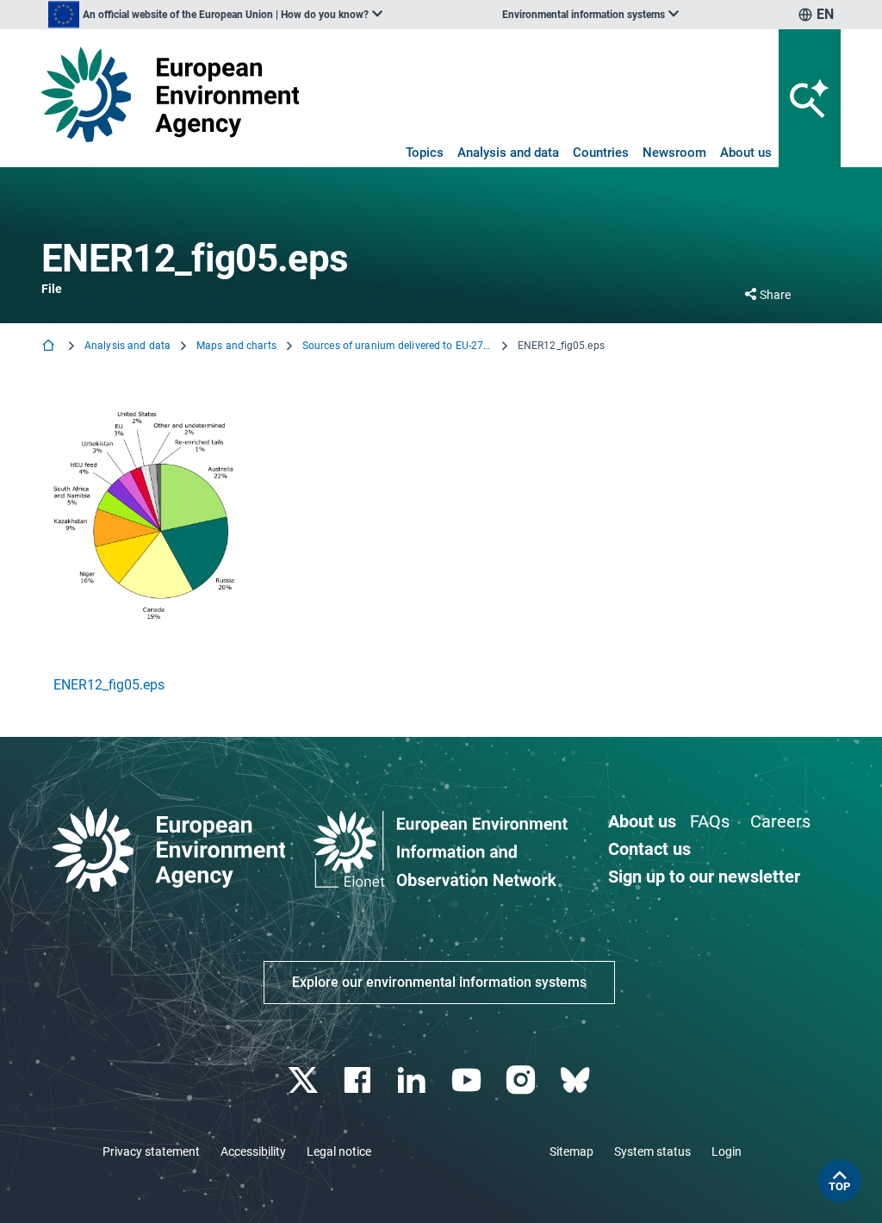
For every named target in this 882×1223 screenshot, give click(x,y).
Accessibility (253, 1151)
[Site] (170, 94)
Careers (780, 821)
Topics (425, 152)
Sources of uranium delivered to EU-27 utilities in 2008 (397, 346)
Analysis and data (508, 152)
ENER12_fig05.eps (109, 685)
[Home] (50, 347)
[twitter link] (304, 1080)
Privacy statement (151, 1151)
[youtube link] (468, 1080)
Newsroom (674, 152)
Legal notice (339, 1151)
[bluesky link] (577, 1080)
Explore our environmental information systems (439, 982)
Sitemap (571, 1151)
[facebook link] (360, 1080)
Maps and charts (236, 346)
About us (746, 152)
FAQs (710, 821)
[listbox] (215, 14)
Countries (601, 152)
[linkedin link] (414, 1080)
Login (726, 1151)
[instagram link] (522, 1080)
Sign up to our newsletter (704, 876)
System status (652, 1151)
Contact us (649, 849)
